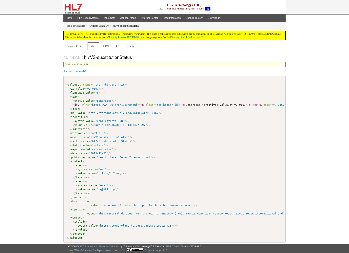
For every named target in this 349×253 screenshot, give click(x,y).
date (74, 153)
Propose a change (153, 250)
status (79, 100)
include (80, 221)
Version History (113, 250)
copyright (78, 209)
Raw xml (67, 71)
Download (79, 71)
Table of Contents (82, 250)
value (80, 88)
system (79, 120)
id (72, 88)
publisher (78, 157)
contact (76, 161)
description (80, 201)
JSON (106, 46)
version (76, 133)
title (75, 141)
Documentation (172, 17)
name (74, 137)
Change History (194, 17)
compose (76, 217)
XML (93, 46)
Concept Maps (128, 17)
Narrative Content (75, 46)
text (74, 96)
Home (69, 17)
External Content (150, 17)
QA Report (98, 250)
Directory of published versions (185, 37)
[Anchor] (134, 57)
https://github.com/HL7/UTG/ (123, 37)
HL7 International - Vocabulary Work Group (101, 246)
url (73, 112)
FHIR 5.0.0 (171, 246)
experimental (80, 149)
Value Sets (109, 17)
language (77, 92)
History (130, 46)
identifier (79, 116)
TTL (118, 46)
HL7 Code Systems (88, 17)
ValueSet (74, 84)
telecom (80, 165)
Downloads (214, 17)
